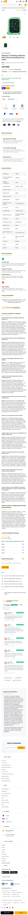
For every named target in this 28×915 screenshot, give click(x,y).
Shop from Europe (16, 896)
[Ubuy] (5, 1)
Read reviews (6, 609)
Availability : (4, 71)
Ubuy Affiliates (5, 807)
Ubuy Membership (6, 780)
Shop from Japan (6, 892)
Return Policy (5, 795)
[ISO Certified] (14, 884)
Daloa (3, 851)
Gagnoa (4, 860)
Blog (3, 804)
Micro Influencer (5, 778)
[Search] (25, 5)
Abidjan (3, 845)
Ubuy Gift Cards (5, 802)
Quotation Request (6, 765)
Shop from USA (6, 890)
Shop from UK (14, 890)
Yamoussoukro (5, 856)
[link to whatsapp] (10, 37)
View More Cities (6, 863)
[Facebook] (3, 907)
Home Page (4, 8)
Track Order (4, 771)
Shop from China (15, 894)
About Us (4, 760)
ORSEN (3, 10)
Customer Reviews (6, 793)
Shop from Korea (6, 894)
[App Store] (5, 872)
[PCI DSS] (5, 884)
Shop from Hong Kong (17, 892)
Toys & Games (10, 8)
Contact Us (4, 763)
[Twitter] (10, 907)
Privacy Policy (16, 902)
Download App (5, 789)
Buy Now (19, 121)
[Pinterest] (13, 907)
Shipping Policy (5, 776)
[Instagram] (5, 907)
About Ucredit (5, 800)
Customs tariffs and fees (8, 774)
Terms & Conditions (7, 902)
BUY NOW (21, 912)
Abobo (3, 847)
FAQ (3, 798)
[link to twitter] (17, 37)
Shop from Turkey (6, 896)
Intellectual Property (6, 767)
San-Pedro (4, 854)
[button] (17, 1)
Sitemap (4, 769)
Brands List (4, 791)
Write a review (5, 567)
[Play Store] (14, 872)
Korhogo (4, 858)
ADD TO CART (7, 912)
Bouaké (3, 849)
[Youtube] (8, 907)
